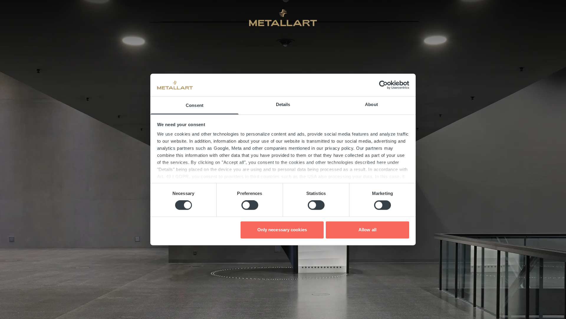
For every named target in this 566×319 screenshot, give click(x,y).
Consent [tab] (194, 105)
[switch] (249, 205)
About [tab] (371, 104)
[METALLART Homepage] (283, 17)
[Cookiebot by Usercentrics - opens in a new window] (383, 85)
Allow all (367, 229)
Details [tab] (283, 104)
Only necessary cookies (282, 229)
